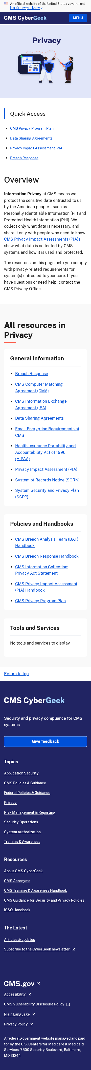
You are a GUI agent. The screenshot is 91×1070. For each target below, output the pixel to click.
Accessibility (15, 994)
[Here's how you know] (45, 6)
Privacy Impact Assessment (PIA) (36, 148)
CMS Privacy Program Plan (32, 128)
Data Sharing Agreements (31, 138)
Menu (78, 18)
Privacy (10, 803)
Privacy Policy (16, 1024)
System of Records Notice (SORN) (47, 480)
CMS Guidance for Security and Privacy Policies (44, 900)
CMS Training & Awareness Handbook (35, 890)
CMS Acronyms (17, 881)
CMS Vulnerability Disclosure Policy (34, 1004)
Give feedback (45, 741)
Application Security (21, 773)
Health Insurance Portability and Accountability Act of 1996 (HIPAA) (45, 452)
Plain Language (17, 1014)
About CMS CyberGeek (23, 871)
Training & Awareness (22, 842)
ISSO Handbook (17, 910)
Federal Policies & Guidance (27, 793)
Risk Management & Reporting (29, 812)
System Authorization (22, 832)
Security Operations (21, 822)
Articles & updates (19, 940)
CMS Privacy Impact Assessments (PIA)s (42, 239)
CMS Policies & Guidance (25, 783)
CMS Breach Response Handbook (47, 556)
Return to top (16, 674)
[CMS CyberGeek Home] (25, 18)
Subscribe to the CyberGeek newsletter (37, 949)
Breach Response (24, 158)
